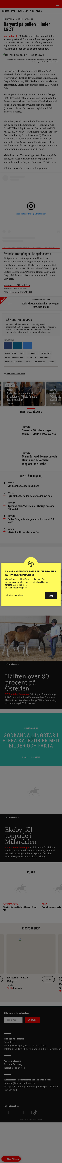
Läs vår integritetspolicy (16, 588)
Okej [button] (51, 596)
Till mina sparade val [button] (15, 595)
